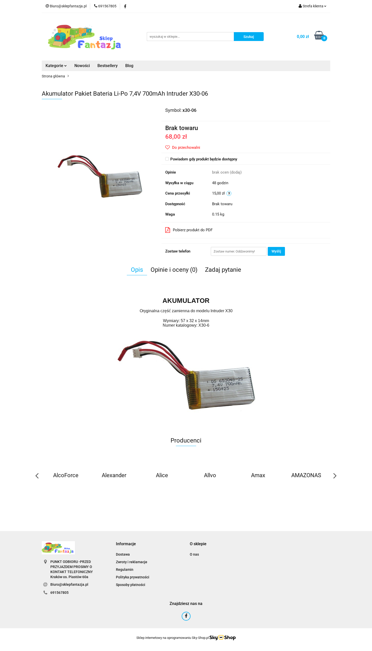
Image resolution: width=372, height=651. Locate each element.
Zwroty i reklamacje (131, 562)
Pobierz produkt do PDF (193, 230)
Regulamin (124, 570)
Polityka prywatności (132, 577)
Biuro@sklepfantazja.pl (69, 584)
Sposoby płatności (130, 585)
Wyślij (276, 251)
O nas (194, 554)
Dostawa (123, 554)
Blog (129, 65)
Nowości (82, 65)
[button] (126, 544)
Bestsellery (107, 65)
